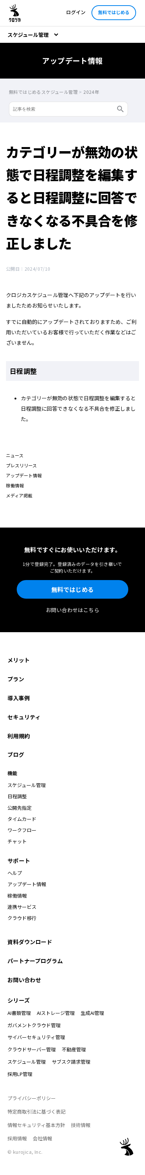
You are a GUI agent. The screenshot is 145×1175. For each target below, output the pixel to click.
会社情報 (42, 1138)
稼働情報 (15, 485)
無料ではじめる (113, 12)
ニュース (14, 455)
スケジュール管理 (26, 1061)
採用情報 (17, 1138)
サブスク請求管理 (71, 1061)
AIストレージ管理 (56, 1012)
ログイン (76, 12)
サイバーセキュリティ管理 (36, 1037)
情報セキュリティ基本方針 (36, 1124)
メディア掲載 (19, 495)
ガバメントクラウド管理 (34, 1025)
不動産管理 (74, 1049)
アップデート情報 (24, 475)
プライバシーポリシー (31, 1098)
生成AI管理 (92, 1012)
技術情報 (80, 1124)
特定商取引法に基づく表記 (36, 1111)
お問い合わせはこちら (72, 610)
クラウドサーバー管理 (31, 1049)
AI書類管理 (19, 1012)
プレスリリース (21, 465)
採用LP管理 (19, 1073)
